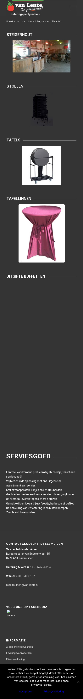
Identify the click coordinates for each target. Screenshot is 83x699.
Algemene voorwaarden (19, 646)
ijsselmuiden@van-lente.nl (22, 584)
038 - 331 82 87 (20, 576)
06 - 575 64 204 (28, 567)
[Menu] (71, 8)
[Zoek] (62, 8)
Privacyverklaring (15, 659)
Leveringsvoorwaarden (19, 653)
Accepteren (26, 691)
